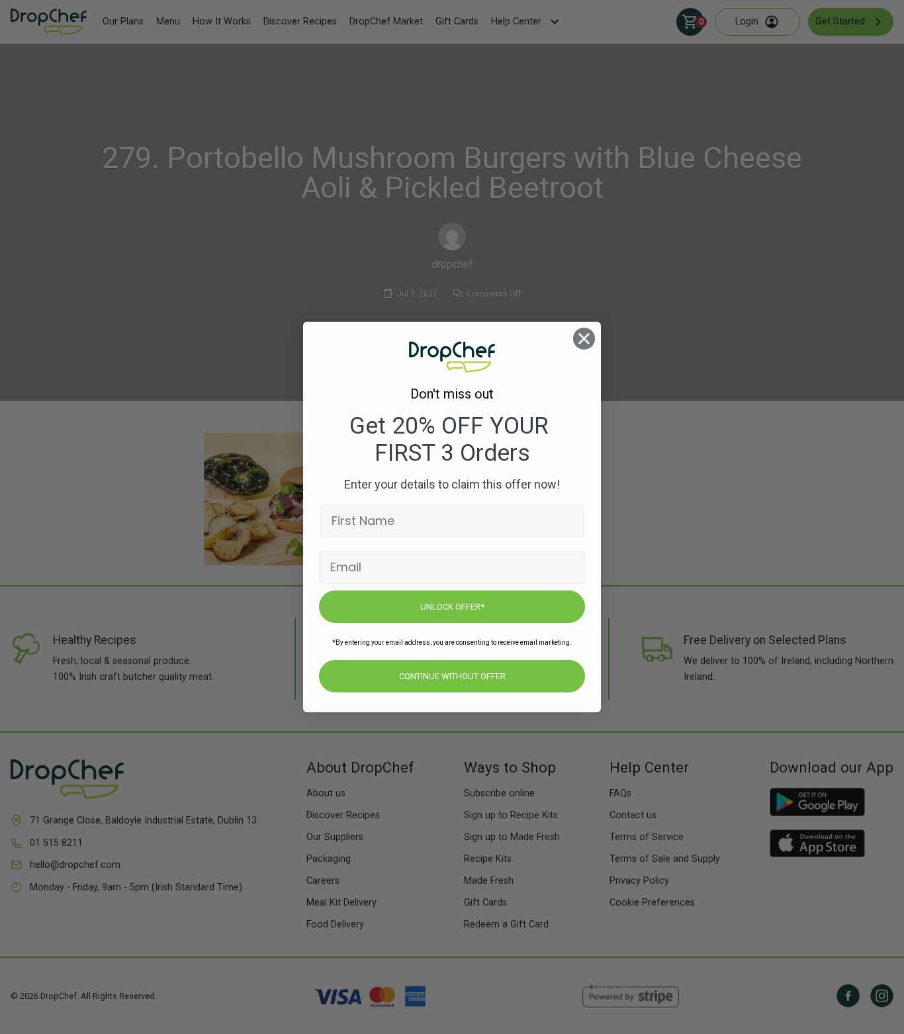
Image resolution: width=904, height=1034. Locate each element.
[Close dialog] (584, 338)
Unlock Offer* (452, 607)
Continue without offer (452, 676)
